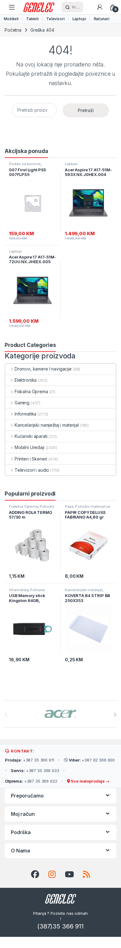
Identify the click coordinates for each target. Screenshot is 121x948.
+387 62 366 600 (92, 759)
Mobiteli (11, 18)
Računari (101, 18)
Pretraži (86, 110)
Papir (69, 506)
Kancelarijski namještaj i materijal (47, 425)
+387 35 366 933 (35, 770)
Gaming (22, 402)
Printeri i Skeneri (31, 458)
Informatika (25, 413)
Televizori (55, 18)
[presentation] (115, 714)
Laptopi (79, 18)
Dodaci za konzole (25, 164)
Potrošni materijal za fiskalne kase (31, 508)
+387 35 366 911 (29, 759)
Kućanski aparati (31, 436)
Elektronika (26, 380)
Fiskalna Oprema (31, 391)
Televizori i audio (32, 470)
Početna (13, 30)
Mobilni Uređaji (29, 447)
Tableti (32, 18)
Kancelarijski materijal (83, 590)
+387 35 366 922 (31, 781)
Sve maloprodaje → (89, 781)
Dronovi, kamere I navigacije (43, 368)
